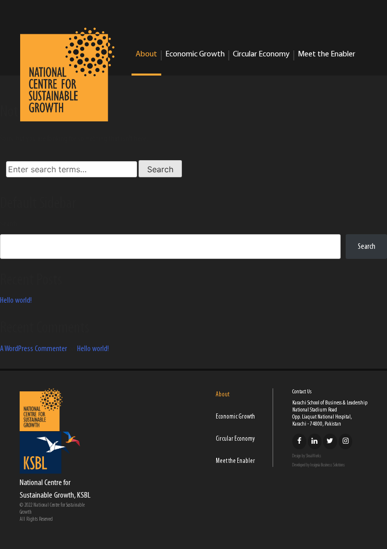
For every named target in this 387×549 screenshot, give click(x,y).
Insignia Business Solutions (327, 465)
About (146, 54)
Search (9, 224)
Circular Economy (261, 54)
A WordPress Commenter (33, 349)
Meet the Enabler (326, 54)
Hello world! (16, 301)
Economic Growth (195, 54)
